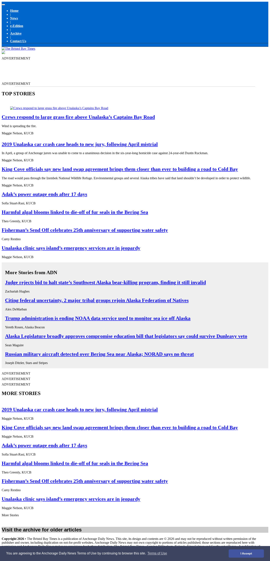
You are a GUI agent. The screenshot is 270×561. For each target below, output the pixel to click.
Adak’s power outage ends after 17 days (44, 194)
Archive (16, 33)
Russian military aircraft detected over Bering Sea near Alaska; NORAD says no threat (99, 354)
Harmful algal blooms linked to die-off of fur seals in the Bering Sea (75, 212)
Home (14, 10)
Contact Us (18, 41)
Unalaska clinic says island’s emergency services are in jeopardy (71, 248)
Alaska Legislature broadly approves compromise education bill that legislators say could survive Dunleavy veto (126, 336)
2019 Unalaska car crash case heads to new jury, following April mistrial (80, 144)
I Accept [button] (246, 553)
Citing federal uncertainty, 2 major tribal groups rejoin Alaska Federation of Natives (97, 300)
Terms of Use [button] (157, 553)
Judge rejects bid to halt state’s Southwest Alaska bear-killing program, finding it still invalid (105, 282)
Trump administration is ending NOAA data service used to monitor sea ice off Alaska (97, 318)
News (14, 18)
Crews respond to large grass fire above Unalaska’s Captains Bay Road (78, 117)
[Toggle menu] (3, 4)
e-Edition (16, 26)
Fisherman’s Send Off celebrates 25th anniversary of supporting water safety (85, 230)
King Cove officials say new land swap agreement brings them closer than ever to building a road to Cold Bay (120, 169)
